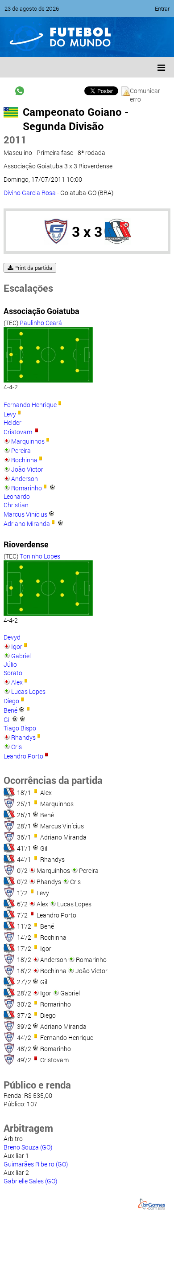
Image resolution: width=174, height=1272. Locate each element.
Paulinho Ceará (41, 322)
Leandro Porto (23, 756)
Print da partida (32, 268)
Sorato (13, 673)
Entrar (162, 8)
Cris (16, 746)
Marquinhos (28, 441)
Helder (12, 422)
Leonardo (17, 496)
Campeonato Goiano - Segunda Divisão (75, 119)
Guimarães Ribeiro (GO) (36, 1164)
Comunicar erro (145, 91)
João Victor (27, 469)
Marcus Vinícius (25, 514)
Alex (17, 682)
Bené (10, 710)
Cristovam (18, 432)
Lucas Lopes (28, 691)
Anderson (24, 478)
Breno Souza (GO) (28, 1147)
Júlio (10, 664)
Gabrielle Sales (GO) (30, 1181)
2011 (15, 139)
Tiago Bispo (20, 728)
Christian (16, 505)
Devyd (12, 637)
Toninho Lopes (40, 556)
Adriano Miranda (27, 523)
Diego (11, 701)
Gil (7, 719)
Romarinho (26, 488)
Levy (10, 414)
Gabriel (21, 656)
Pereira (21, 450)
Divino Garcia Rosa (30, 192)
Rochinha (24, 460)
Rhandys (23, 737)
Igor (16, 646)
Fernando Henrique (30, 404)
